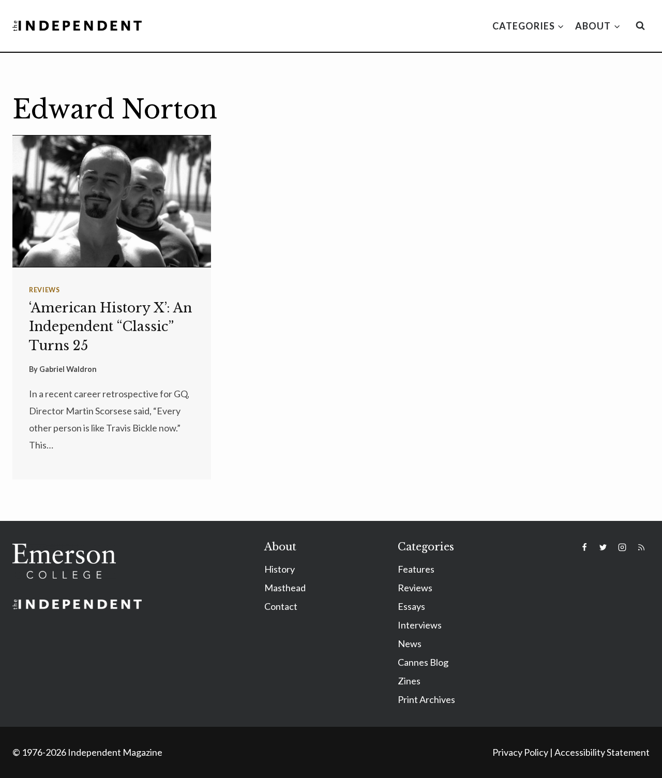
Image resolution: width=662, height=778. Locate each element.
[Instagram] (622, 547)
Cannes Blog (423, 662)
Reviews (44, 290)
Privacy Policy (520, 752)
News (410, 643)
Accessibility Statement (602, 752)
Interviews (420, 625)
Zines (409, 680)
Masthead (285, 587)
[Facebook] (584, 547)
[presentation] (111, 201)
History (279, 569)
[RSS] (641, 547)
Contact (280, 606)
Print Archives (426, 699)
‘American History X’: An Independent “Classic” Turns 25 (110, 326)
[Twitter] (603, 547)
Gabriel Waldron (68, 369)
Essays (411, 606)
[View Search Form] (640, 26)
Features (416, 569)
